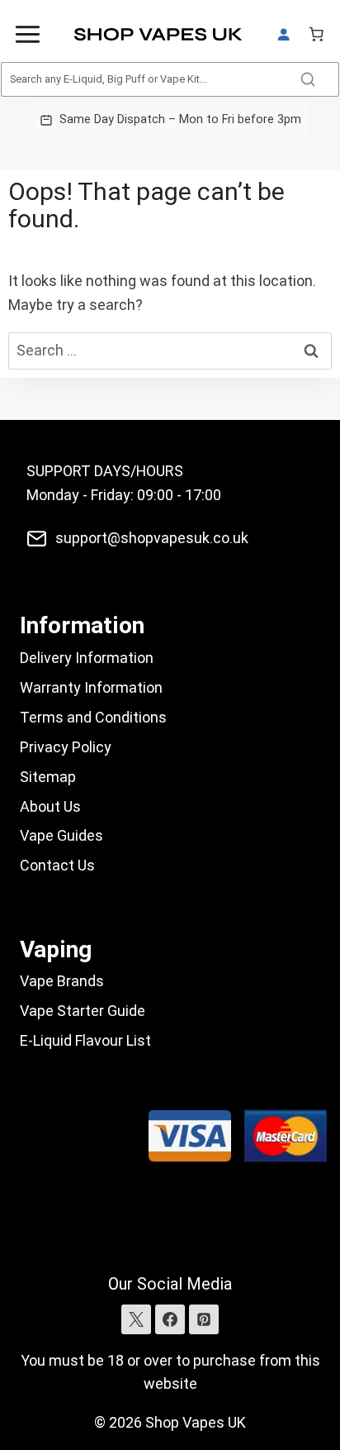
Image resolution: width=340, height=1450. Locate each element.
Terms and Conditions (93, 717)
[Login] (283, 34)
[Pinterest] (204, 1319)
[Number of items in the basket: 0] (316, 34)
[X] (136, 1319)
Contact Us (57, 865)
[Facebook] (170, 1319)
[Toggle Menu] (28, 34)
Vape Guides (61, 835)
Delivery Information (86, 657)
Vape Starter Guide (82, 1010)
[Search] (308, 79)
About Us (50, 806)
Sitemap (48, 776)
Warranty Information (91, 687)
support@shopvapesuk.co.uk (151, 537)
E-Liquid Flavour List (85, 1040)
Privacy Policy (65, 747)
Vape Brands (62, 981)
